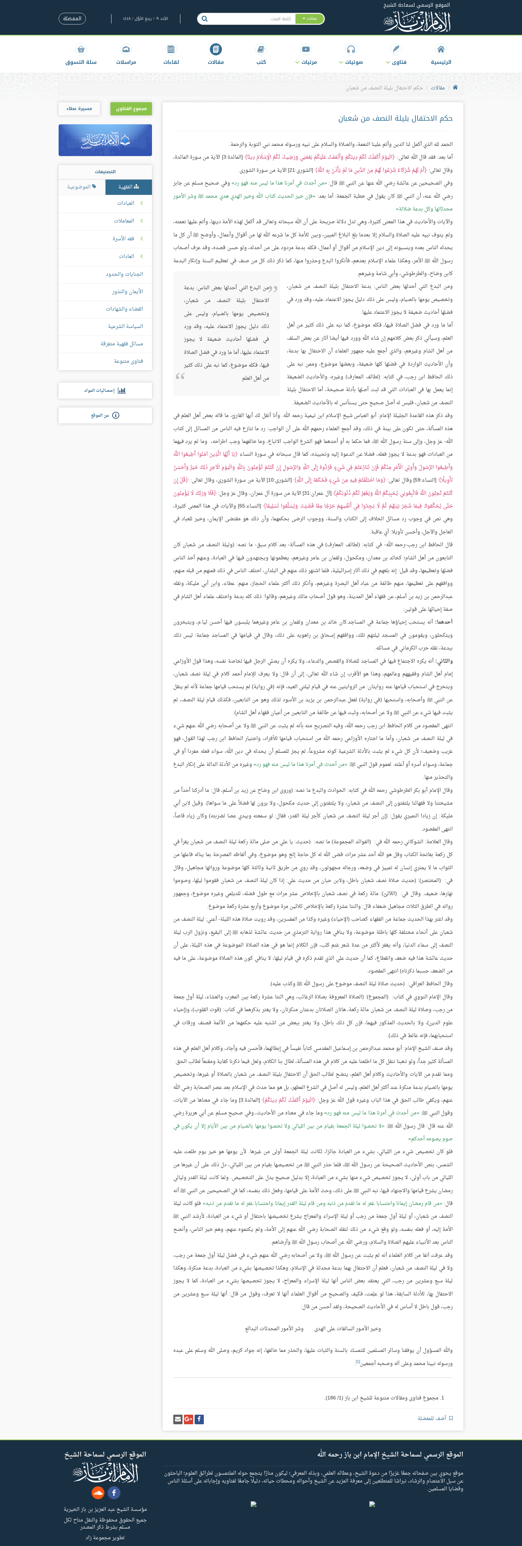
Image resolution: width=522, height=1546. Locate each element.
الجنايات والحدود (124, 274)
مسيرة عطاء (79, 109)
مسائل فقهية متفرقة (121, 344)
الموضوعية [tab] (79, 187)
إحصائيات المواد (101, 391)
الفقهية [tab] (126, 187)
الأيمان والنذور (127, 292)
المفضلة (72, 18)
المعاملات (124, 221)
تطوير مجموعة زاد (105, 1537)
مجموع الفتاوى (131, 109)
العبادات (125, 203)
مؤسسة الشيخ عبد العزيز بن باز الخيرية (105, 1509)
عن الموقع (101, 416)
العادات (126, 257)
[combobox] (253, 19)
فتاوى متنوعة (128, 361)
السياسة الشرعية (125, 326)
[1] (358, 1361)
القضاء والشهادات (124, 309)
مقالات (438, 88)
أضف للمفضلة (432, 1419)
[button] (396, 54)
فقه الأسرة (123, 239)
